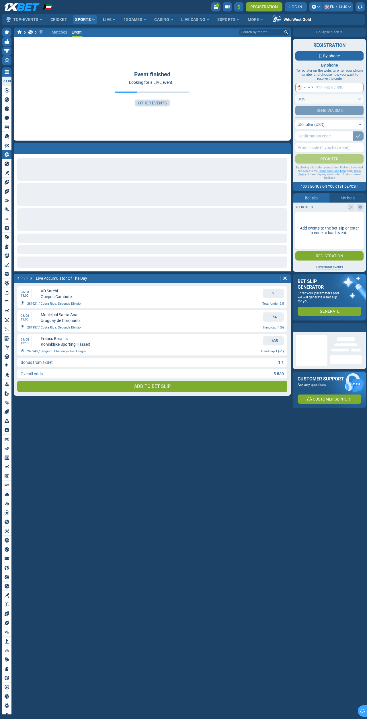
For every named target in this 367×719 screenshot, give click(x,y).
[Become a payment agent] (227, 6)
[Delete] (285, 278)
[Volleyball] (30, 32)
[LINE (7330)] (19, 32)
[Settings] (316, 6)
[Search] (286, 32)
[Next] (31, 278)
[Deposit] (238, 6)
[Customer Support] (360, 6)
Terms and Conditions (332, 170)
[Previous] (18, 278)
